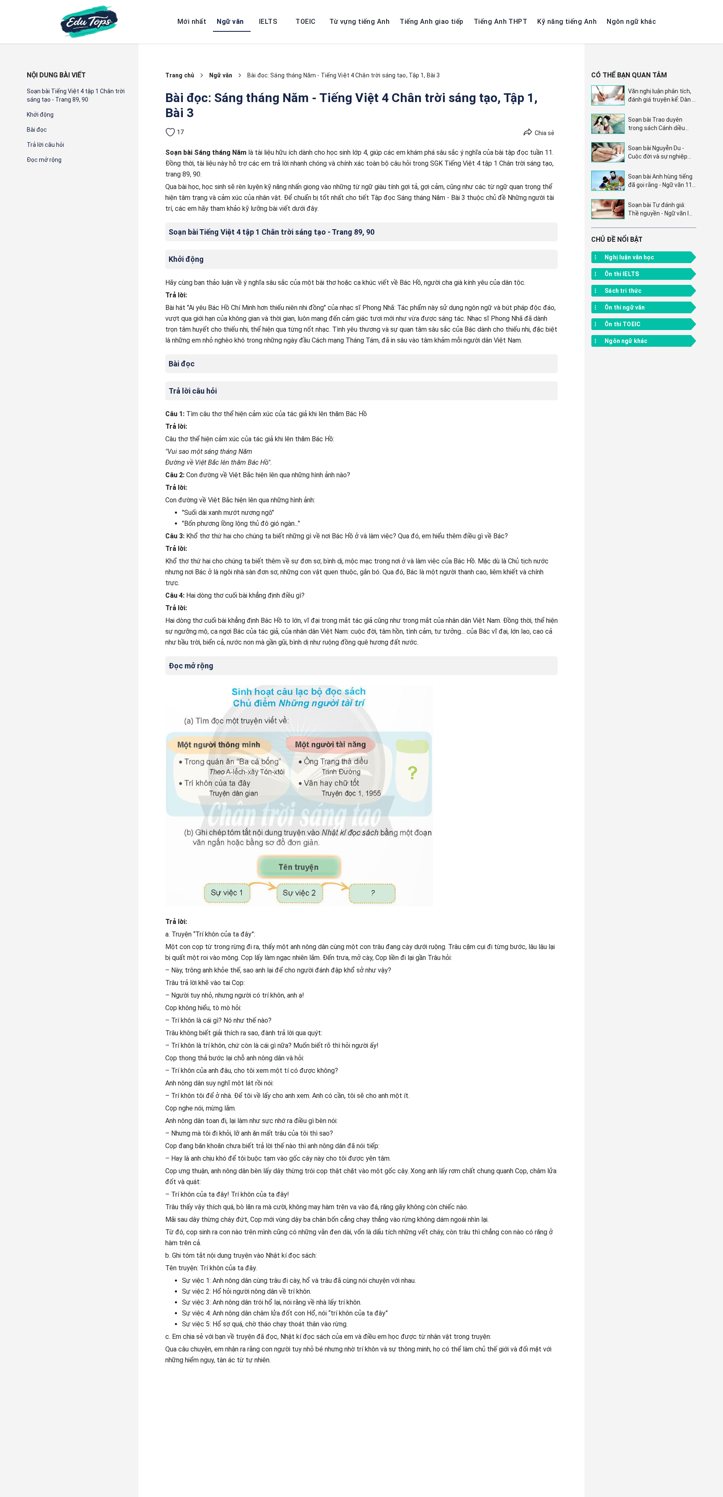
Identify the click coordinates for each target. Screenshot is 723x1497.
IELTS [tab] (268, 22)
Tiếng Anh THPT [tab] (500, 22)
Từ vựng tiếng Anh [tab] (359, 22)
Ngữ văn (220, 75)
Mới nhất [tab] (192, 22)
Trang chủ (179, 75)
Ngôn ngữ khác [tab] (631, 22)
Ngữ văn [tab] (230, 22)
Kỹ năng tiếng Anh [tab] (567, 22)
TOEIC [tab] (305, 22)
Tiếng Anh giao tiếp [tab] (432, 22)
